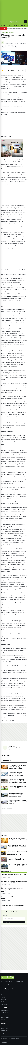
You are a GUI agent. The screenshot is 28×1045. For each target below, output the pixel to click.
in (12, 988)
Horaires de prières (5, 1026)
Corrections (4, 1015)
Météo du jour (4, 1028)
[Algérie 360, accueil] (14, 22)
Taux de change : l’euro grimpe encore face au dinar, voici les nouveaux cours (16, 859)
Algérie (10, 25)
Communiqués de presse (7, 32)
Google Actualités (5, 1033)
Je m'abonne (7, 922)
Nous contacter (5, 1017)
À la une (3, 25)
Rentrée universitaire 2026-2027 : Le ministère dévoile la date (18, 865)
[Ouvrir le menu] (25, 21)
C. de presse (8, 42)
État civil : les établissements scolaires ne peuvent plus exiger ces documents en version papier (13, 890)
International (4, 1004)
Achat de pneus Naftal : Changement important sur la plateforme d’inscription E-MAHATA (17, 853)
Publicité (3, 1019)
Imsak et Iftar (4, 1030)
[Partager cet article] (2, 46)
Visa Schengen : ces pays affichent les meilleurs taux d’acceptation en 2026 (17, 847)
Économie (16, 25)
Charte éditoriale (5, 1012)
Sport (23, 25)
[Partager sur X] (9, 46)
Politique (3, 997)
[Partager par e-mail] (15, 46)
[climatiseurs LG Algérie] (14, 148)
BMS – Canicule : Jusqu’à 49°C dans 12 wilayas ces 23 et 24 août (18, 839)
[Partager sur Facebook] (5, 46)
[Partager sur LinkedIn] (12, 46)
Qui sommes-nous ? (6, 1010)
